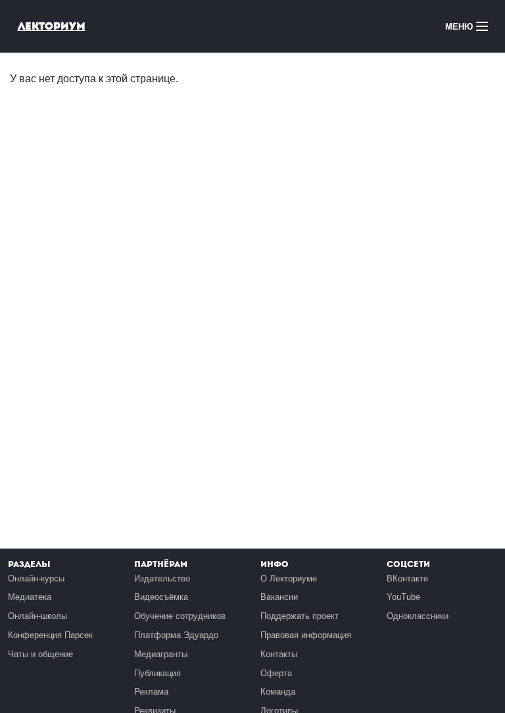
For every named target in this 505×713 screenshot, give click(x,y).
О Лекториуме (288, 578)
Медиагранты (160, 654)
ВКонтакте (407, 578)
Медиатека (29, 597)
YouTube (403, 597)
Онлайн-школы (37, 616)
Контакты (278, 654)
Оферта (276, 673)
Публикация (157, 673)
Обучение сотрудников (180, 616)
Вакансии (279, 597)
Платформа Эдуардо (176, 635)
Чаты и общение (40, 654)
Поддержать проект (299, 616)
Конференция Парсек (50, 635)
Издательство (162, 578)
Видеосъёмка (161, 597)
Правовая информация (305, 635)
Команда (277, 692)
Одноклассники (417, 616)
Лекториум (51, 26)
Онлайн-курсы (36, 578)
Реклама (151, 692)
